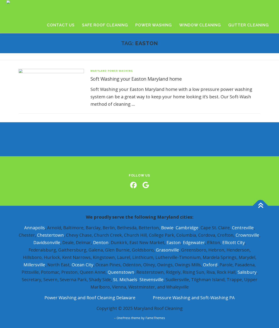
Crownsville (247, 235)
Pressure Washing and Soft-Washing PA (194, 298)
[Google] (145, 185)
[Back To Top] (260, 205)
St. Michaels (125, 279)
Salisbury (247, 272)
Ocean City (82, 265)
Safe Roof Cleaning (105, 25)
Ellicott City (233, 242)
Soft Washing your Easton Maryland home (136, 78)
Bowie (167, 228)
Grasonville (167, 250)
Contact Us (61, 25)
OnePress (123, 318)
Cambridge (187, 228)
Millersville (34, 265)
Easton (174, 242)
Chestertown (50, 235)
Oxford (210, 265)
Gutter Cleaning (248, 25)
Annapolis (34, 228)
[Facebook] (133, 185)
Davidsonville (46, 242)
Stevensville (151, 279)
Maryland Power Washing (111, 70)
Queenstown (121, 272)
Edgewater (194, 242)
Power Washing (153, 25)
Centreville (243, 228)
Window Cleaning (200, 25)
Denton (101, 242)
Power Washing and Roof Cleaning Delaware (89, 298)
